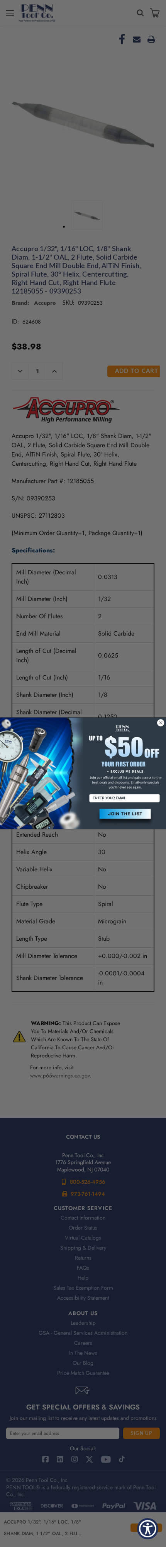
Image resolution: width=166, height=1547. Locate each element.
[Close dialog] (160, 723)
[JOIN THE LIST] (124, 817)
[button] (124, 817)
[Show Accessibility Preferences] (147, 1528)
